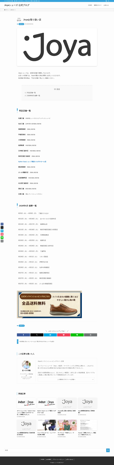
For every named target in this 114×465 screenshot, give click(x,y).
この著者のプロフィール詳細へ (66, 379)
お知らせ (21, 24)
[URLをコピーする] (90, 334)
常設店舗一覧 (31, 92)
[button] (23, 334)
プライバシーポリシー (58, 459)
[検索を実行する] (108, 450)
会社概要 (48, 459)
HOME (42, 459)
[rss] (106, 1)
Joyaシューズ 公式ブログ (16, 5)
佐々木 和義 (26, 370)
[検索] (108, 1)
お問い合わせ (69, 459)
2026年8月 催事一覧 (33, 95)
